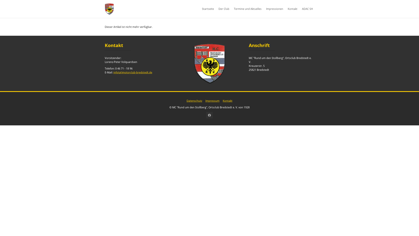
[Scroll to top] (412, 229)
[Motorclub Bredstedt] (109, 9)
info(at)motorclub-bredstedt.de (132, 72)
